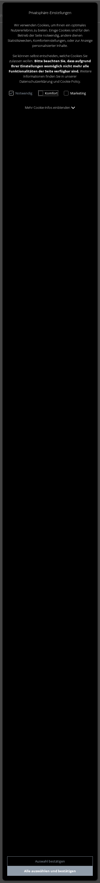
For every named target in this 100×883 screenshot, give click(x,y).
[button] (50, 107)
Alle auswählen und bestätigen (50, 871)
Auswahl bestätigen (50, 861)
